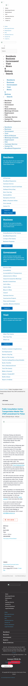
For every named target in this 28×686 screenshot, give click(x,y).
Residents (11, 56)
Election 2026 (7, 267)
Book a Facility (6, 363)
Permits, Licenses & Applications (12, 349)
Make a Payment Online (10, 200)
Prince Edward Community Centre (11, 564)
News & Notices (10, 109)
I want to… (7, 20)
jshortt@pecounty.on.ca (9, 513)
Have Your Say (7, 192)
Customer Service (9, 16)
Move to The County (8, 357)
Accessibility (7, 270)
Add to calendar (10, 519)
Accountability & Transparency (12, 273)
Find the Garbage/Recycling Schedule (13, 360)
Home (6, 8)
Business (10, 58)
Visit (8, 63)
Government (12, 61)
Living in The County (9, 238)
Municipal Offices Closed (8, 575)
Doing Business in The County (12, 233)
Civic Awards (7, 203)
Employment (8, 12)
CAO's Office (6, 284)
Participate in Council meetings (12, 186)
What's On (6, 339)
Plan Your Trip (7, 337)
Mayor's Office (7, 290)
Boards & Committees (9, 281)
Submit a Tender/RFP (8, 374)
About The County (8, 334)
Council (5, 292)
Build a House (6, 377)
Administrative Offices (10, 276)
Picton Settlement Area (18, 465)
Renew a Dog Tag (7, 354)
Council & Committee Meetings (12, 278)
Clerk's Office (7, 287)
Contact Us (8, 18)
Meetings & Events (10, 10)
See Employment (7, 351)
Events (6, 389)
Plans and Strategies (9, 301)
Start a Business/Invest (9, 365)
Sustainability (7, 195)
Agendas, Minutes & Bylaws (11, 304)
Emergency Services (9, 197)
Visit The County (7, 368)
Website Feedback (11, 677)
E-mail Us (14, 652)
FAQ (6, 14)
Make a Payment (7, 371)
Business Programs (9, 241)
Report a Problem (7, 379)
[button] (14, 24)
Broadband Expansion (13, 121)
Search (3, 48)
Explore (5, 640)
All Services (6, 178)
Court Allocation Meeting (20, 575)
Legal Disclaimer (9, 608)
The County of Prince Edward (9, 538)
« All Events (5, 400)
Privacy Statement (10, 606)
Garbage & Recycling (9, 189)
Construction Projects (9, 298)
